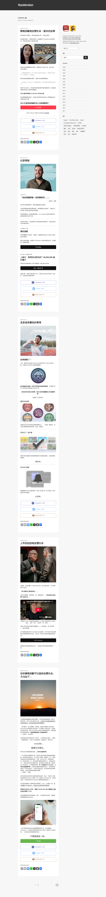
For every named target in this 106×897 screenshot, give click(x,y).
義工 (77, 131)
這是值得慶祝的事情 (30, 322)
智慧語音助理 (80, 128)
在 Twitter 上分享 (39, 126)
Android (66, 120)
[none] (71, 48)
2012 (64, 108)
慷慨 (65, 128)
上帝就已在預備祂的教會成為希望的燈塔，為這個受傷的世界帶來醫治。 (37, 722)
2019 (64, 87)
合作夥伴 (84, 125)
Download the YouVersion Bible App (71, 37)
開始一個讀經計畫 (38, 268)
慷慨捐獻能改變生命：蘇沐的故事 (37, 31)
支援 (69, 128)
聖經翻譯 (82, 131)
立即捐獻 (38, 841)
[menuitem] (71, 48)
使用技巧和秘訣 (67, 125)
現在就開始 (38, 247)
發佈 (65, 131)
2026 (64, 67)
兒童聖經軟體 (76, 125)
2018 (64, 90)
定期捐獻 (47, 113)
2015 (64, 99)
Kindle (81, 120)
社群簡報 (25, 160)
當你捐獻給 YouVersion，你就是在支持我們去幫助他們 (37, 784)
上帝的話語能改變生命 (32, 543)
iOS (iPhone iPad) (74, 120)
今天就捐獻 (38, 107)
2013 (64, 105)
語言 (69, 134)
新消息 (73, 128)
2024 (64, 73)
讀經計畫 (74, 134)
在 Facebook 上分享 (40, 120)
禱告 (69, 131)
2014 (64, 102)
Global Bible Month (74, 43)
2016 (64, 96)
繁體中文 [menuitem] (66, 48)
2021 (64, 81)
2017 (64, 93)
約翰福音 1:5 (38, 700)
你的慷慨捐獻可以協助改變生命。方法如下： (37, 675)
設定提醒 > (38, 496)
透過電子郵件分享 (39, 132)
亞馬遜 (79, 123)
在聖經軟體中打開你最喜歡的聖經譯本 (38, 221)
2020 (64, 84)
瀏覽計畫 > (38, 461)
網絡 (73, 131)
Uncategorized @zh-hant (70, 123)
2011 (64, 111)
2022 (64, 78)
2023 (64, 76)
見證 (65, 134)
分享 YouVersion (38, 640)
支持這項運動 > (38, 743)
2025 (64, 70)
